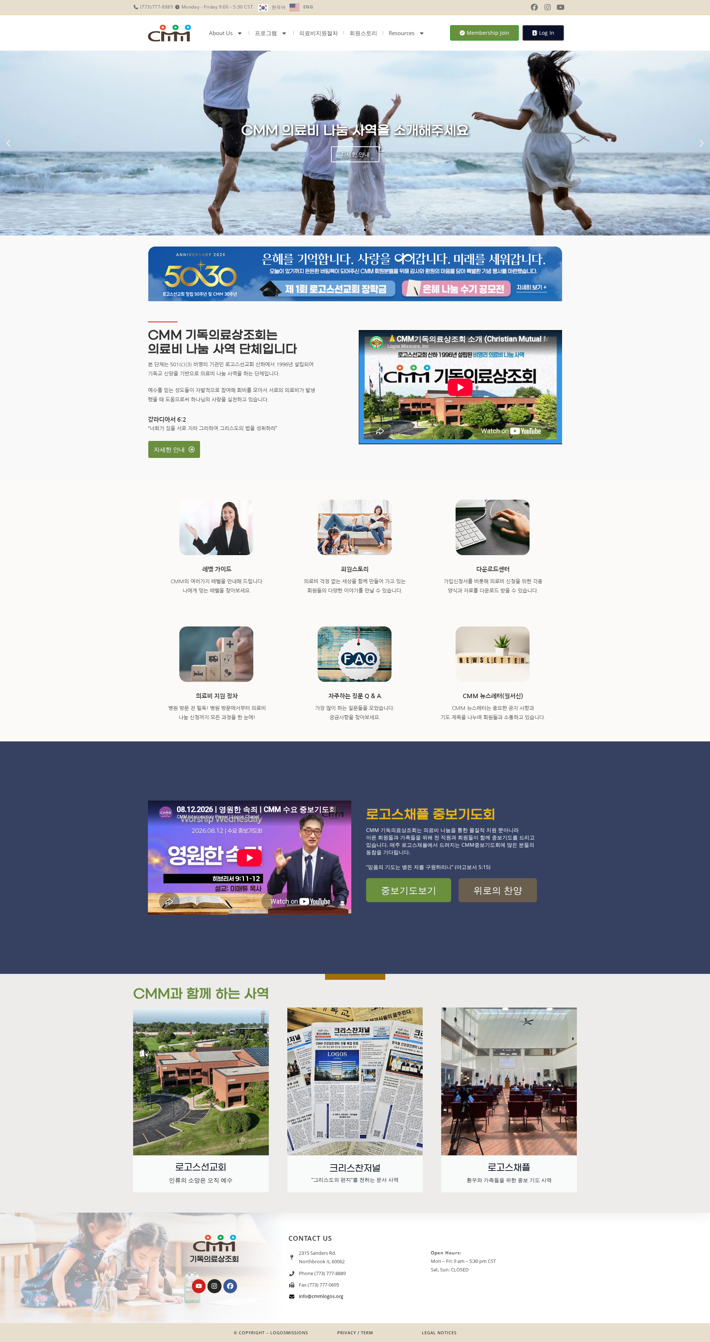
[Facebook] (230, 1286)
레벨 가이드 (216, 569)
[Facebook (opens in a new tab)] (534, 7)
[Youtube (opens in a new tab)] (560, 7)
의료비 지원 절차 (217, 696)
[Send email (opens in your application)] (572, 7)
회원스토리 (363, 33)
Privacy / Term (355, 1332)
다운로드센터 (493, 569)
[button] (8, 143)
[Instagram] (214, 1286)
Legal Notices (439, 1332)
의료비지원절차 (318, 33)
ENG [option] (308, 7)
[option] (301, 7)
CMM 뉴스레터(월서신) (493, 696)
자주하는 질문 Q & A (354, 696)
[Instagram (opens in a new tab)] (547, 7)
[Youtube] (199, 1286)
